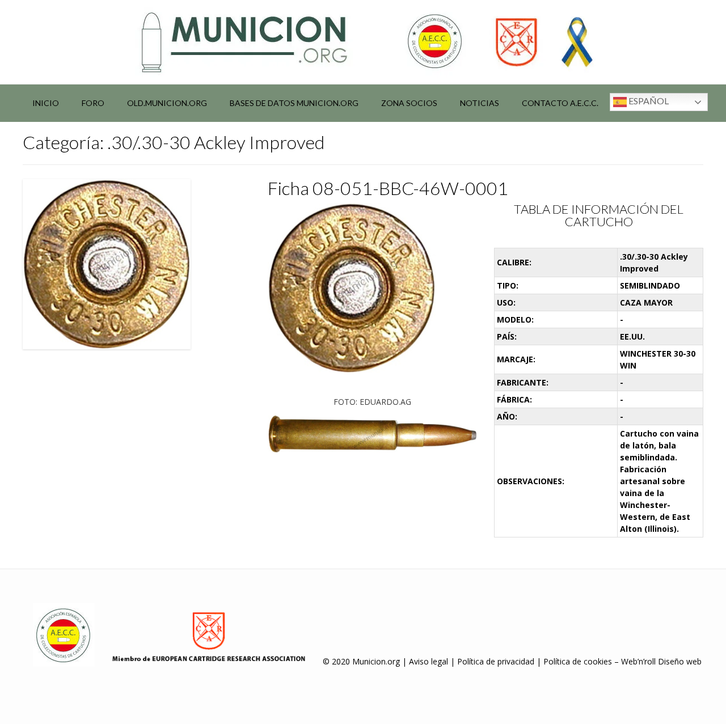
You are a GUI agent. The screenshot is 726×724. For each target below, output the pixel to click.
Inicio (45, 103)
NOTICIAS (479, 103)
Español (648, 100)
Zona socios (409, 103)
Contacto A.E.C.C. (560, 103)
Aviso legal (428, 661)
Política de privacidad (495, 661)
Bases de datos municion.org (294, 103)
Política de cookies (577, 661)
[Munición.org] (363, 42)
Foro (93, 103)
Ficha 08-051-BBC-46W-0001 (388, 188)
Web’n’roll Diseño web (661, 661)
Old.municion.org (167, 103)
